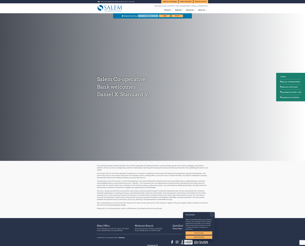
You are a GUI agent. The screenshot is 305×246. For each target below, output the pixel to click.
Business (178, 10)
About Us (201, 10)
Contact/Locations (294, 82)
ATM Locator (294, 87)
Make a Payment (185, 1)
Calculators (295, 97)
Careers (283, 76)
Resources (190, 10)
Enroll (177, 16)
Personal (167, 10)
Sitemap (121, 237)
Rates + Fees (297, 92)
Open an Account (200, 1)
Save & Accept (198, 233)
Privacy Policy (177, 228)
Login (165, 16)
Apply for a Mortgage (170, 1)
